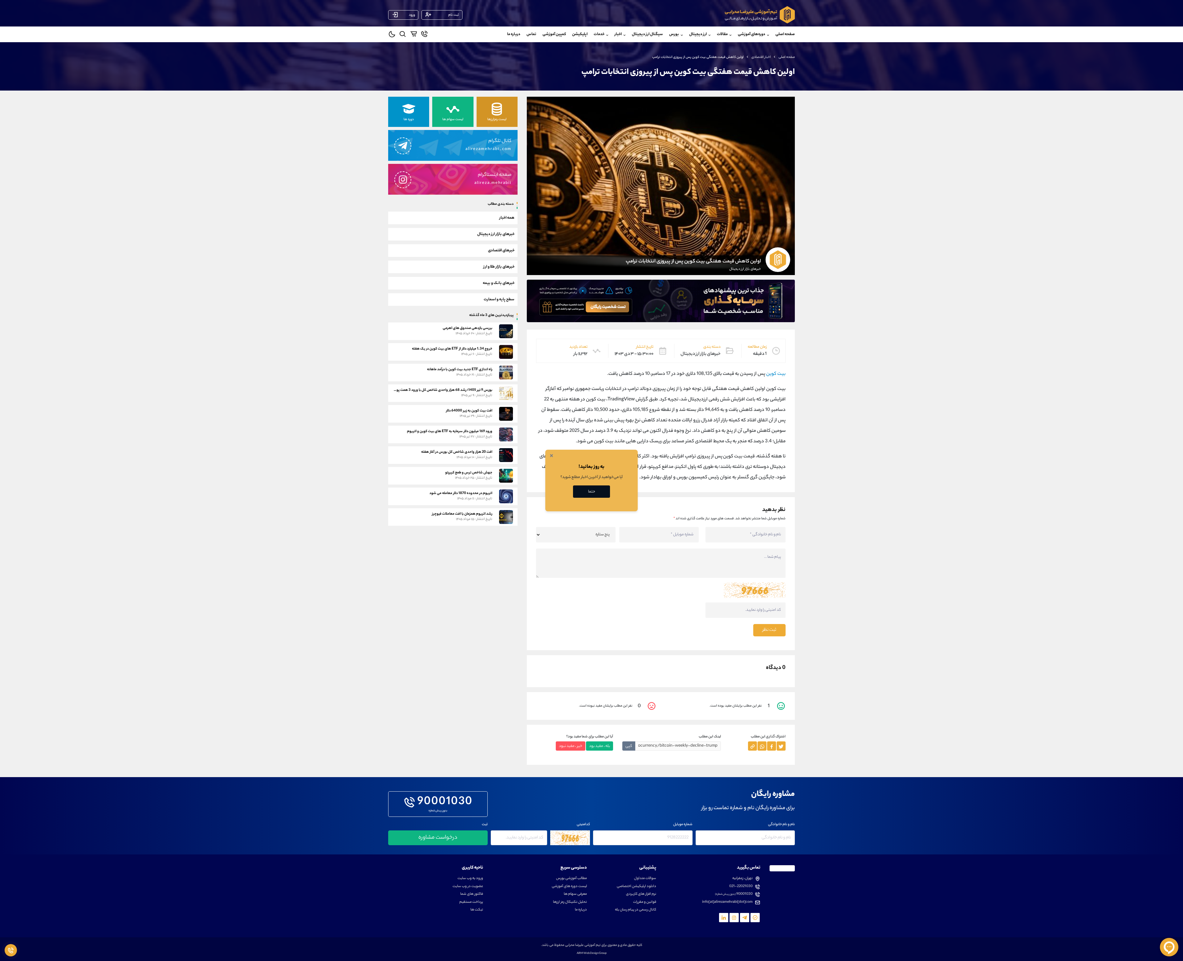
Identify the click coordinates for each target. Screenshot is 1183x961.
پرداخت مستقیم (471, 902)
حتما (591, 492)
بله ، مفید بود (599, 746)
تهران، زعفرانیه (742, 879)
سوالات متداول (645, 879)
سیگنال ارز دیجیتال (647, 34)
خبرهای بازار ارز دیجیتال (495, 234)
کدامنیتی (583, 825)
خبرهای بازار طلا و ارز (498, 266)
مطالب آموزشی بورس (571, 879)
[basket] (413, 35)
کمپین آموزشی (554, 34)
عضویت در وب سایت (468, 887)
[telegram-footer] (755, 917)
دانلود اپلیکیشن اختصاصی (636, 887)
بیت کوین (776, 374)
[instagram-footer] (734, 917)
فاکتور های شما (471, 894)
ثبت (485, 825)
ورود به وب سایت (470, 879)
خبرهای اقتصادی (501, 250)
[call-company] (424, 35)
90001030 (445, 802)
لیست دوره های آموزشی (569, 887)
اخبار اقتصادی (761, 57)
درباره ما (513, 34)
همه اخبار (506, 217)
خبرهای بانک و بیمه (498, 283)
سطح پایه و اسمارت (499, 299)
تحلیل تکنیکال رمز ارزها (570, 902)
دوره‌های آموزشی (751, 34)
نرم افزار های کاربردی (641, 894)
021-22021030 (741, 887)
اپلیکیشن (579, 34)
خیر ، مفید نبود (570, 746)
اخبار (618, 34)
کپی (628, 746)
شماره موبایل (683, 825)
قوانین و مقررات (644, 902)
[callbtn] (11, 950)
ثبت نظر (769, 630)
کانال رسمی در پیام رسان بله (635, 910)
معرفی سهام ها (575, 894)
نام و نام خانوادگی (781, 825)
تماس (531, 34)
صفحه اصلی (785, 34)
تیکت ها (476, 910)
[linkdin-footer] (723, 917)
